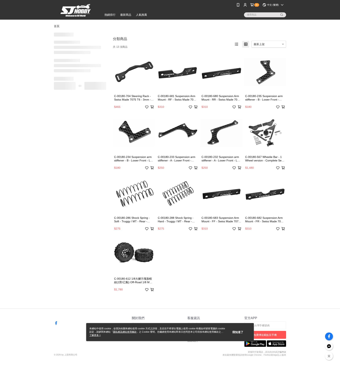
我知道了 (237, 332)
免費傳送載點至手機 (265, 334)
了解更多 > (95, 335)
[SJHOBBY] (76, 10)
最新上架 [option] (259, 44)
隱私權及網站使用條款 (125, 332)
